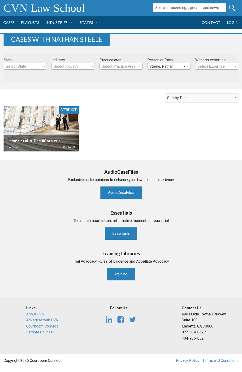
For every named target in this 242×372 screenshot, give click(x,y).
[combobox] (25, 66)
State (8, 60)
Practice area (110, 60)
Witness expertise (210, 60)
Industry (58, 60)
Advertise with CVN (42, 320)
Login (233, 22)
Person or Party (160, 60)
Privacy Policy (187, 360)
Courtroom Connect (42, 326)
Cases (8, 22)
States (86, 22)
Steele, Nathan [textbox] (167, 66)
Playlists (30, 22)
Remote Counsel (40, 332)
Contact (211, 22)
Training (121, 274)
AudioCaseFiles (121, 192)
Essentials (121, 233)
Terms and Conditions (220, 360)
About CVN (35, 314)
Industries (57, 22)
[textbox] (25, 66)
